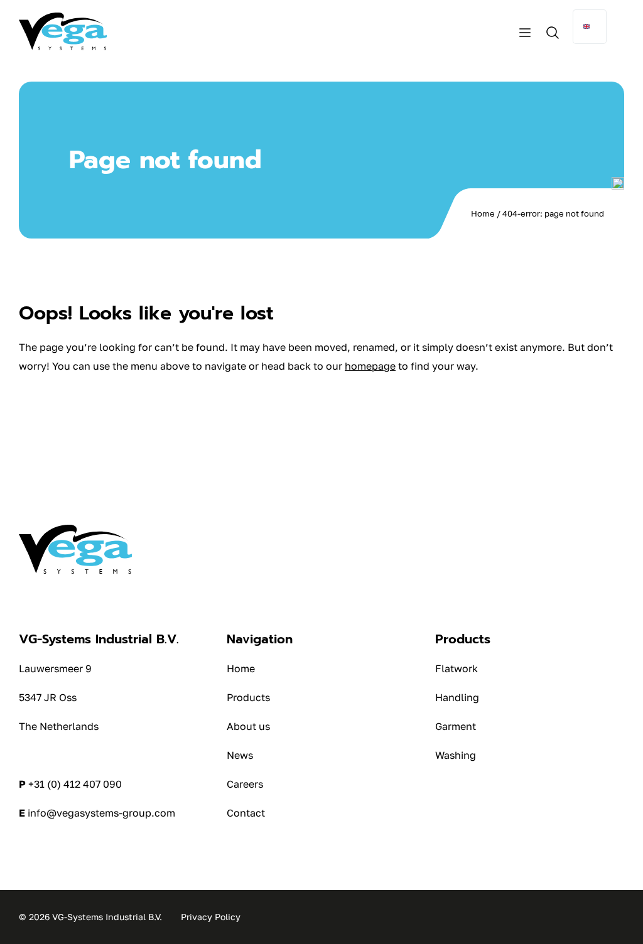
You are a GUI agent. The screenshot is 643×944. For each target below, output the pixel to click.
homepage (370, 366)
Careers (245, 784)
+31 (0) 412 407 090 (75, 784)
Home (483, 213)
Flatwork (456, 668)
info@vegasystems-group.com (101, 813)
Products (248, 697)
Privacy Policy (210, 916)
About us (248, 726)
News (240, 755)
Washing (455, 755)
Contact (246, 813)
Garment (455, 726)
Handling (457, 697)
